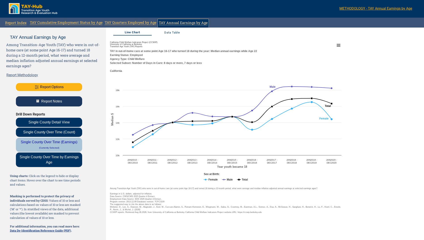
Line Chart (132, 32)
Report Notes (51, 101)
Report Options (51, 87)
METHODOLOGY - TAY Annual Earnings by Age (375, 8)
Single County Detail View (49, 122)
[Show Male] (227, 179)
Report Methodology (22, 75)
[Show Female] (211, 179)
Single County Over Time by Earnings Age (49, 159)
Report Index (15, 22)
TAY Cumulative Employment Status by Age (66, 22)
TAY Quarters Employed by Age (130, 22)
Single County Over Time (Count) (49, 132)
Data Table (172, 32)
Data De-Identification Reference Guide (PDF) (40, 231)
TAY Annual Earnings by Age (183, 22)
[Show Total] (242, 179)
